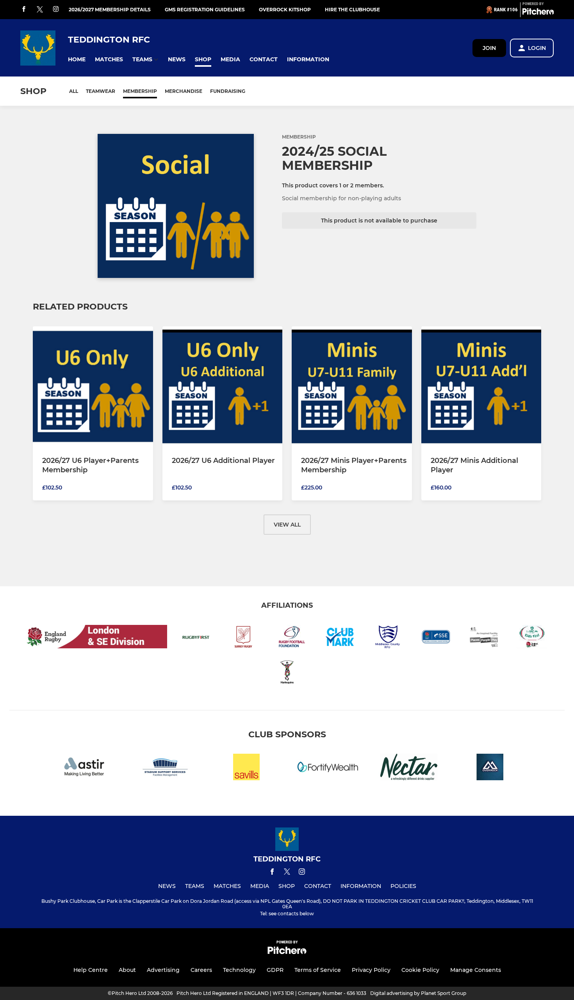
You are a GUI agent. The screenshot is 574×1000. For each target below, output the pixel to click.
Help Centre (90, 969)
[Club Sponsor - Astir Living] (84, 768)
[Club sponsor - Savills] (246, 768)
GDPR (275, 969)
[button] (76, 59)
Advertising (163, 969)
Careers (201, 969)
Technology (239, 969)
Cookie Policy (420, 969)
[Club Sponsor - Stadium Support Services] (165, 768)
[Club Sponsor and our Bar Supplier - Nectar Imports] (409, 768)
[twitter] (40, 9)
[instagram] (55, 9)
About (127, 969)
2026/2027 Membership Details (110, 9)
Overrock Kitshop (285, 9)
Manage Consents (475, 969)
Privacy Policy (371, 969)
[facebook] (23, 9)
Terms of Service (317, 969)
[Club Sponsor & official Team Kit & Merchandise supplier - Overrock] (490, 768)
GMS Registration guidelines (205, 9)
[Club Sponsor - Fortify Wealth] (327, 768)
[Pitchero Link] (538, 13)
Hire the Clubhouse (352, 9)
